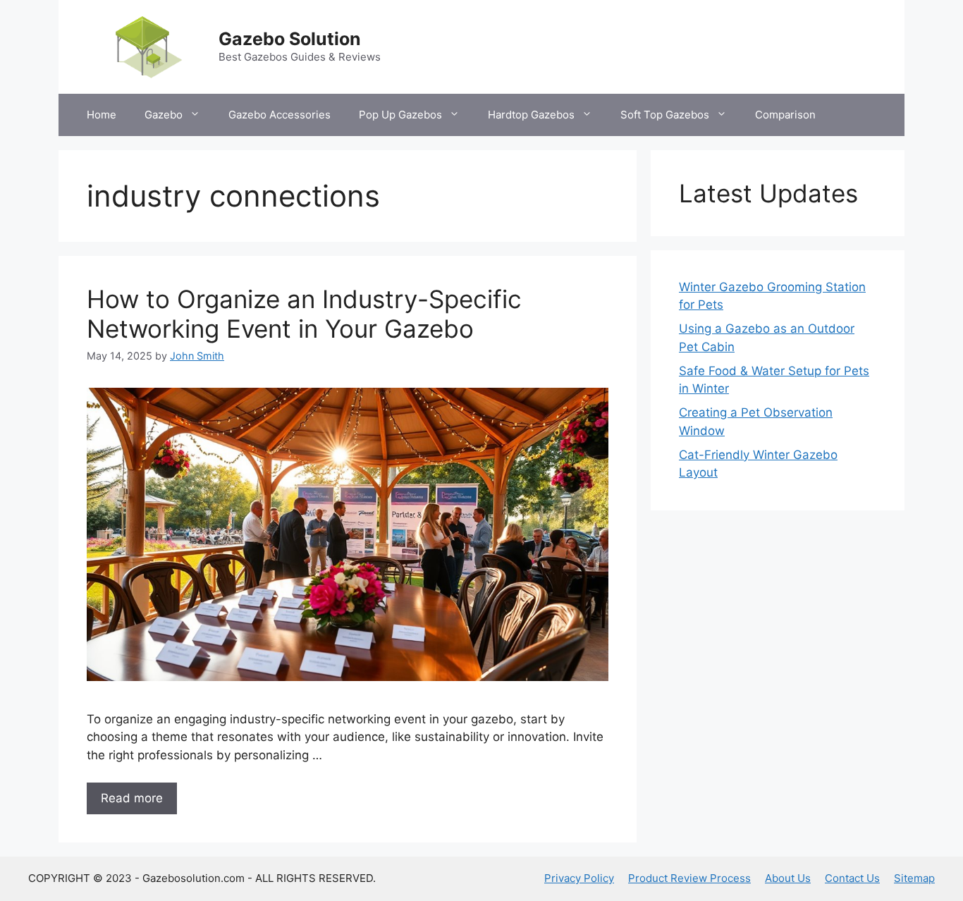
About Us (788, 878)
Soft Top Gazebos (664, 114)
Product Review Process (689, 878)
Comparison (785, 114)
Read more (132, 798)
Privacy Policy (579, 878)
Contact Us (852, 878)
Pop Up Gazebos (400, 114)
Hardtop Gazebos (531, 114)
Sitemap (914, 878)
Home (101, 114)
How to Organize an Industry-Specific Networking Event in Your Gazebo (304, 313)
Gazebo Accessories (279, 114)
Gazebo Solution (290, 38)
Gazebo (164, 114)
